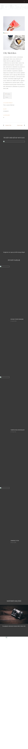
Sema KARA (14, 321)
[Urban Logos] (24, 125)
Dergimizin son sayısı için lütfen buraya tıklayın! (14, 252)
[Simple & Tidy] (4, 125)
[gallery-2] (14, 33)
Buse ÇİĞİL (14, 542)
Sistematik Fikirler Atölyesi (16, 637)
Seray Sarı (14, 431)
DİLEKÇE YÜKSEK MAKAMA (17, 319)
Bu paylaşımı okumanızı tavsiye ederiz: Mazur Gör (14, 626)
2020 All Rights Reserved (15, 747)
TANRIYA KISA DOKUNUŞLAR (17, 430)
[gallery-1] (14, 23)
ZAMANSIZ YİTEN (15, 540)
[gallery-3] (14, 42)
